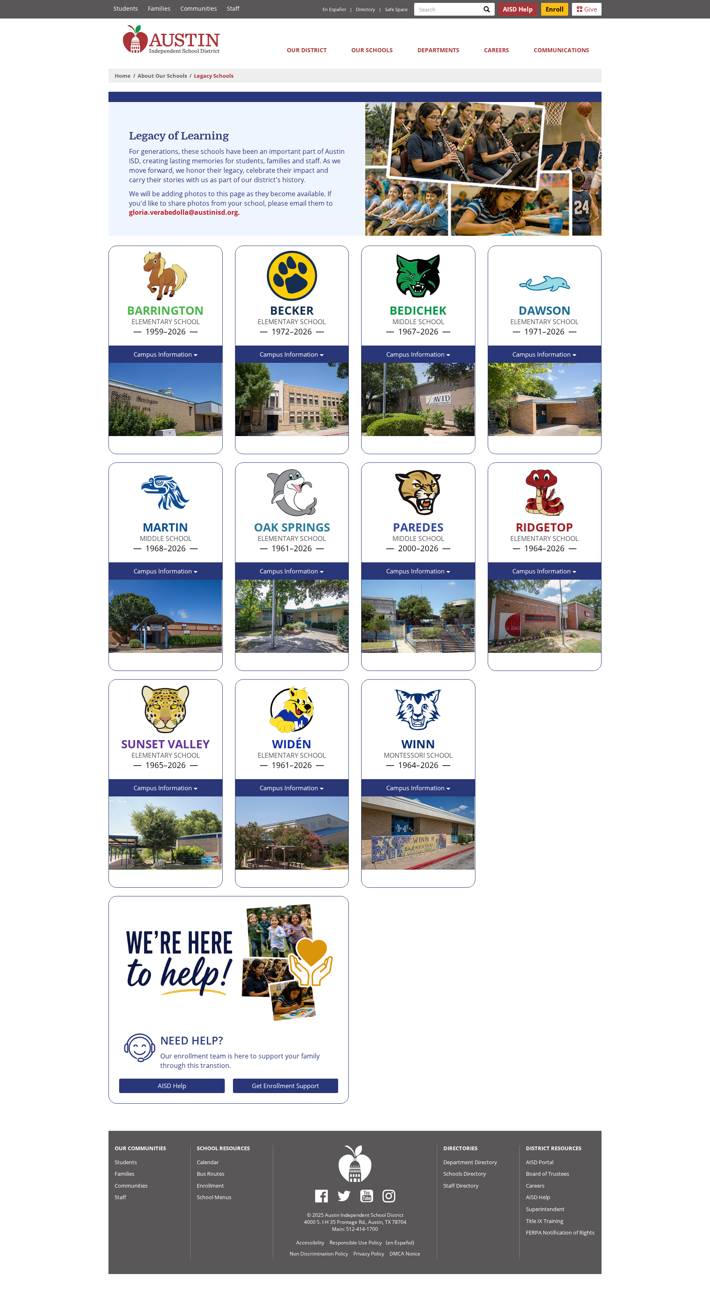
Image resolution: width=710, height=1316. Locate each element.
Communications (561, 50)
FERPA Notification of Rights (560, 1232)
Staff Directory (461, 1185)
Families (159, 8)
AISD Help (172, 1086)
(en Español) (400, 1242)
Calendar (208, 1162)
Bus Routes (210, 1173)
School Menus (214, 1197)
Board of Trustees (547, 1173)
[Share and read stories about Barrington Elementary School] (118, 444)
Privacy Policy (368, 1253)
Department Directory (470, 1162)
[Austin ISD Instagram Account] (388, 1195)
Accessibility (310, 1242)
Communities (198, 8)
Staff (233, 8)
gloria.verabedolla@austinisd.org (183, 212)
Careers (496, 50)
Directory (365, 9)
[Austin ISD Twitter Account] (344, 1195)
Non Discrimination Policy (319, 1253)
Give (590, 9)
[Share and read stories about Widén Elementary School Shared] (244, 878)
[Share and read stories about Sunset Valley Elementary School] (118, 878)
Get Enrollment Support (285, 1086)
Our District (307, 50)
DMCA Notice (405, 1253)
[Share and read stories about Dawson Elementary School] (497, 444)
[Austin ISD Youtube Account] (366, 1195)
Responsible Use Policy (356, 1242)
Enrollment (210, 1185)
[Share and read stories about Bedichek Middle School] (370, 444)
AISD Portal (539, 1162)
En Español (334, 9)
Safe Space (396, 9)
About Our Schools (162, 75)
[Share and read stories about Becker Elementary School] (244, 444)
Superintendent (545, 1209)
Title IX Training (544, 1221)
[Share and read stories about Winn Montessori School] (370, 878)
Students (125, 8)
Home (123, 75)
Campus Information (164, 354)
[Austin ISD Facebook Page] (321, 1195)
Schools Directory (464, 1173)
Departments (438, 50)
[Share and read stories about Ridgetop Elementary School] (497, 661)
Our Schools (372, 50)
